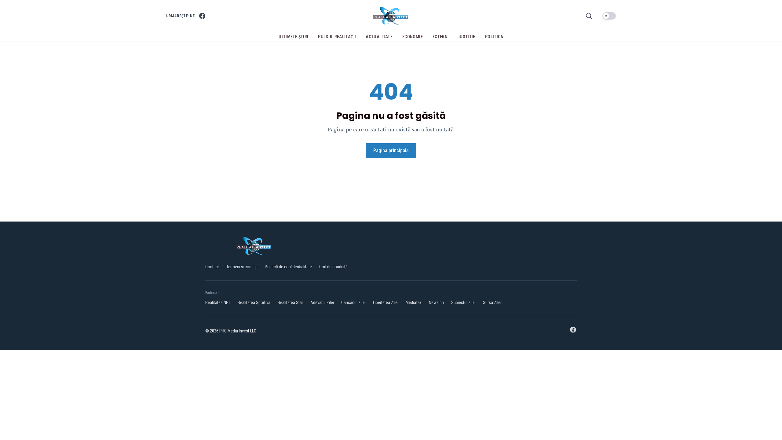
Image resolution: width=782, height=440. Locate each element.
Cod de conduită (333, 266)
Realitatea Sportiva (254, 302)
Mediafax (414, 302)
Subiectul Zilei (463, 302)
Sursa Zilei (492, 302)
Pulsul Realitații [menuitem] (337, 36)
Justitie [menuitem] (466, 36)
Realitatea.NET (217, 302)
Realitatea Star (290, 302)
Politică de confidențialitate (288, 266)
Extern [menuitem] (440, 36)
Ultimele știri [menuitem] (293, 36)
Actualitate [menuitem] (379, 36)
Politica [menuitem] (494, 36)
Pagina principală (391, 150)
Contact (212, 266)
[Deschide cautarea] (589, 16)
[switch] (609, 16)
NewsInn (436, 302)
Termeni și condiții (242, 266)
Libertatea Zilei (385, 302)
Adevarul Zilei (322, 302)
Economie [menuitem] (412, 36)
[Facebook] (202, 16)
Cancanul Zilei (353, 302)
